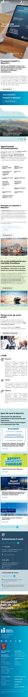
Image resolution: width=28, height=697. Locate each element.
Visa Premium (6, 230)
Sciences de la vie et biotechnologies (8, 196)
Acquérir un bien (18, 660)
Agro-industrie (6, 191)
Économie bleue (18, 191)
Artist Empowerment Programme (12, 469)
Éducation (17, 171)
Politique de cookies (13, 695)
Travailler (16, 659)
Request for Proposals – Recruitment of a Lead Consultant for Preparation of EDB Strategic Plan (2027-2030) (13, 445)
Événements (3, 677)
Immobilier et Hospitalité (18, 182)
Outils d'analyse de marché (20, 654)
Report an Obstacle (19, 685)
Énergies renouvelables (18, 167)
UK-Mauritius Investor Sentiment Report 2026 (12, 518)
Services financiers (19, 188)
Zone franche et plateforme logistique (7, 173)
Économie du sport (7, 178)
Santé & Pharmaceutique (5, 662)
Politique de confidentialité (22, 695)
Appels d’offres (3, 680)
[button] (25, 139)
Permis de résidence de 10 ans (10, 226)
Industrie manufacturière (6, 167)
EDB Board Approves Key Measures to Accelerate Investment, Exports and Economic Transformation (14, 493)
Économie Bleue (4, 657)
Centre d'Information (5, 682)
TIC (3, 188)
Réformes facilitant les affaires (20, 653)
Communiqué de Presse (5, 678)
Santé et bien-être (19, 178)
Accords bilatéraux (18, 651)
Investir (16, 658)
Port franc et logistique (5, 660)
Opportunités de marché (19, 650)
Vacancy (2, 683)
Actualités (3, 676)
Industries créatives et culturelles (5, 183)
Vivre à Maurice (17, 661)
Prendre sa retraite (18, 663)
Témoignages (3, 681)
